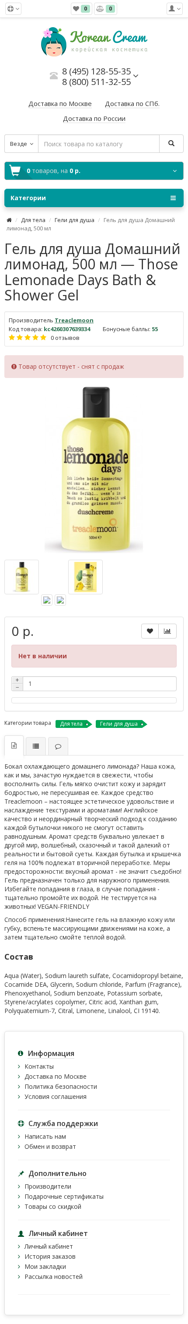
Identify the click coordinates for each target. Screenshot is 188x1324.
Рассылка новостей (53, 1276)
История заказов (50, 1256)
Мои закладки (45, 1266)
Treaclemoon (74, 320)
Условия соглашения (55, 1096)
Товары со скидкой (52, 1206)
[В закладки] (150, 631)
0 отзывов (65, 338)
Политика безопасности (60, 1086)
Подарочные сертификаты (64, 1196)
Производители (47, 1186)
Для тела (33, 220)
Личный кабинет (48, 1246)
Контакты (39, 1066)
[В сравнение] (167, 631)
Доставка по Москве (55, 1076)
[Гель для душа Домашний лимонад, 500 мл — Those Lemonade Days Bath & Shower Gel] (94, 470)
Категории (28, 198)
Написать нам (45, 1136)
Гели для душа (74, 220)
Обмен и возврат (50, 1146)
